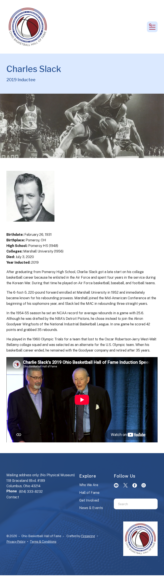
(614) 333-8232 (31, 492)
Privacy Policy (15, 541)
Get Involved (89, 500)
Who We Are (88, 485)
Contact (12, 497)
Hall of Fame (89, 493)
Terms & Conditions (43, 541)
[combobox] (130, 504)
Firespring (88, 536)
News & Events (91, 508)
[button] (152, 26)
